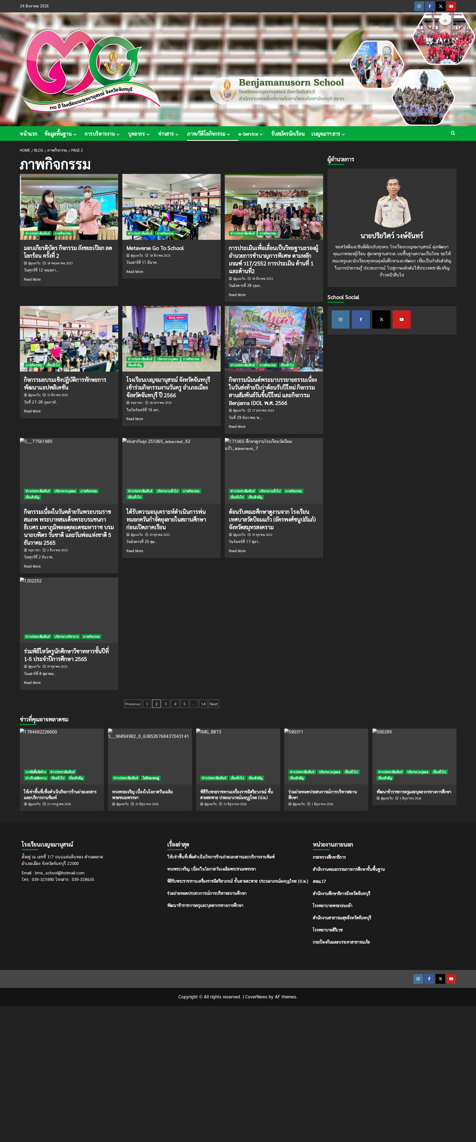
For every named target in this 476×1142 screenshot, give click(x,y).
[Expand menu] (75, 134)
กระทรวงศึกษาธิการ (329, 856)
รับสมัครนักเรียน (288, 133)
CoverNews (256, 996)
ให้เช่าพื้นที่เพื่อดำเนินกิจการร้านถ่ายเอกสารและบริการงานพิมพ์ (221, 857)
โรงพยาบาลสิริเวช (328, 929)
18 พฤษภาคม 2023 (60, 263)
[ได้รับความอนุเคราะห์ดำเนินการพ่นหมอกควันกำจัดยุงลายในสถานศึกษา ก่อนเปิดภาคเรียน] (171, 471)
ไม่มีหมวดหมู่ (151, 778)
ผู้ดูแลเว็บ (34, 263)
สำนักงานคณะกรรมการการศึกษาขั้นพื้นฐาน (349, 869)
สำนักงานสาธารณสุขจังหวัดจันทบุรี (342, 917)
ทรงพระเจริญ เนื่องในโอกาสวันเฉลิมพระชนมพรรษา (211, 869)
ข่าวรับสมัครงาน (36, 778)
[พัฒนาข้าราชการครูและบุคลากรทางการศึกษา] (414, 756)
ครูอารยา (137, 402)
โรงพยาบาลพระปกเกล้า (332, 905)
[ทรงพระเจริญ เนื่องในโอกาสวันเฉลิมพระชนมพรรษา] (150, 756)
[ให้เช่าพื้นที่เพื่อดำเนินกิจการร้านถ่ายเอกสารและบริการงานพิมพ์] (62, 756)
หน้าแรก (28, 133)
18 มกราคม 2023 (161, 403)
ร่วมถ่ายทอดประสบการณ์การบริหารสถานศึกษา (207, 893)
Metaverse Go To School (155, 247)
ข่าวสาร (166, 133)
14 (203, 703)
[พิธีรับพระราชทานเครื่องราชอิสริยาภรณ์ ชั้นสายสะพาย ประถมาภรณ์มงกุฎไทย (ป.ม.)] (238, 756)
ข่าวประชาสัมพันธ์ (38, 233)
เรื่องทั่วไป (53, 365)
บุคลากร (136, 133)
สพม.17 (319, 881)
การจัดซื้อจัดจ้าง (36, 772)
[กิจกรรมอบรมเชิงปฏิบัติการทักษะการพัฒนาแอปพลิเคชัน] (69, 339)
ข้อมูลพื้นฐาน (58, 133)
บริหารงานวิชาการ (67, 637)
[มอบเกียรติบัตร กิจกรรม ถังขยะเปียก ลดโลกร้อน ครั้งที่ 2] (69, 207)
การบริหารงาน (100, 133)
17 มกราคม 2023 (263, 410)
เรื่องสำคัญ (135, 365)
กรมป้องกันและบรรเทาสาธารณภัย (341, 941)
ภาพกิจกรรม (63, 233)
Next (214, 703)
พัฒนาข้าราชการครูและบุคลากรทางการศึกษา (205, 905)
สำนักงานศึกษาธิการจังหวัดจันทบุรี (341, 893)
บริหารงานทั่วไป (167, 491)
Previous (132, 703)
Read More (32, 279)
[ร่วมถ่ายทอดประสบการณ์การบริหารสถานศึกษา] (326, 756)
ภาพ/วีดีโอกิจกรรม (206, 133)
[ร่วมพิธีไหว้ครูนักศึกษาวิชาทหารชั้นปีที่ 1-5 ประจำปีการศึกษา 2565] (69, 610)
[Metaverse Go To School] (171, 207)
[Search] (453, 133)
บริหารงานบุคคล (167, 359)
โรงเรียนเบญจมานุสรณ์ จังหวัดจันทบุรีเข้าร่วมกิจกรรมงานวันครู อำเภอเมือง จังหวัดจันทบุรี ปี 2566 (168, 387)
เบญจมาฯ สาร (326, 133)
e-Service (248, 133)
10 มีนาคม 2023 (57, 395)
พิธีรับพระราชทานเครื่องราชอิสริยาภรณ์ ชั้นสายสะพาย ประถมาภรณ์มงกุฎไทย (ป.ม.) (237, 881)
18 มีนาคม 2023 (160, 255)
